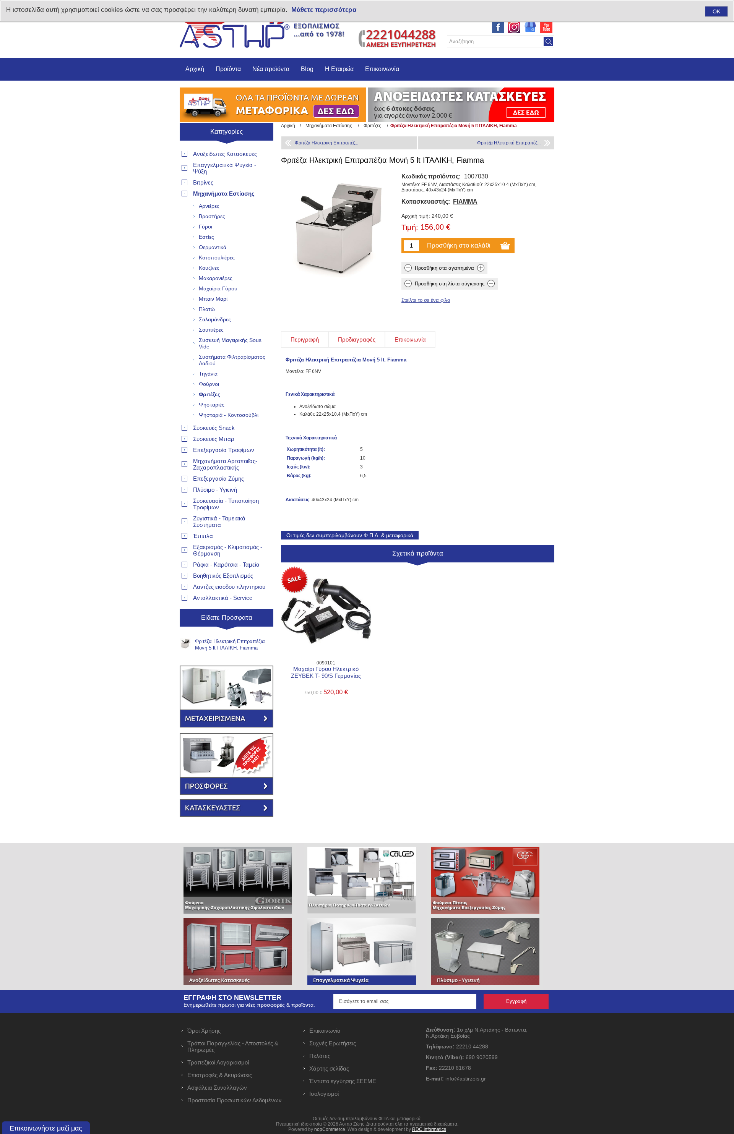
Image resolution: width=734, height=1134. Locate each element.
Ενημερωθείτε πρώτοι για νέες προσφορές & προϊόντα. (249, 1005)
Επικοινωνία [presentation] (410, 339)
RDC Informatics (429, 1129)
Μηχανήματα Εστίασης (224, 193)
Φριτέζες (209, 394)
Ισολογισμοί (324, 1093)
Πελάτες (319, 1056)
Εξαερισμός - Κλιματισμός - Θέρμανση (227, 550)
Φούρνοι (209, 384)
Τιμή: (409, 228)
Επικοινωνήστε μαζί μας (46, 1128)
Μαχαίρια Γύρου (218, 288)
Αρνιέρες (209, 206)
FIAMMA (465, 201)
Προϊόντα (228, 69)
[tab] (304, 339)
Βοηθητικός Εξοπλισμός (223, 575)
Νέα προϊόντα (270, 69)
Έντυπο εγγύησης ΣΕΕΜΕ (342, 1081)
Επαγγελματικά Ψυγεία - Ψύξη (224, 168)
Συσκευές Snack (214, 427)
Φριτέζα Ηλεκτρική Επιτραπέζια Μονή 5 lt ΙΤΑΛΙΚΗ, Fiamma (230, 644)
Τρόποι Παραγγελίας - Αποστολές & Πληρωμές (232, 1046)
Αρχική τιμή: (415, 216)
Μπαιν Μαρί (213, 299)
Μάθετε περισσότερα (323, 9)
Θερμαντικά (212, 247)
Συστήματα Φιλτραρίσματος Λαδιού (232, 360)
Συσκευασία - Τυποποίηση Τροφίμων (226, 503)
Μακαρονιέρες (215, 278)
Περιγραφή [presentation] (305, 339)
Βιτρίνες (203, 182)
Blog (307, 69)
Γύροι (205, 227)
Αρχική (194, 69)
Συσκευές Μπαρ (213, 439)
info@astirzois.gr (465, 1079)
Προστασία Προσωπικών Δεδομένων (234, 1100)
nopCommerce (329, 1129)
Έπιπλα (203, 536)
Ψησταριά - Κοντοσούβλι (228, 415)
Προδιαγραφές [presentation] (356, 339)
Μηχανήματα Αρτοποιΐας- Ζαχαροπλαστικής (225, 464)
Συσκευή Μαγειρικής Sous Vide (230, 343)
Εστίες (206, 237)
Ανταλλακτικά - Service (222, 598)
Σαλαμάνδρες (215, 319)
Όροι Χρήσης (204, 1030)
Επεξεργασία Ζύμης (218, 478)
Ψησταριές (211, 405)
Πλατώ (207, 309)
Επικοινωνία (382, 69)
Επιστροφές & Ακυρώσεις (219, 1075)
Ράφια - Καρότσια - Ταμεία (226, 564)
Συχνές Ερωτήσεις (332, 1043)
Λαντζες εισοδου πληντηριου (229, 586)
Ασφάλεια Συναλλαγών (217, 1087)
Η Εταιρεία (339, 69)
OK (716, 11)
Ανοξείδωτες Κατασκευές (225, 154)
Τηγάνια (208, 374)
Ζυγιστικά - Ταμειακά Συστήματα (219, 521)
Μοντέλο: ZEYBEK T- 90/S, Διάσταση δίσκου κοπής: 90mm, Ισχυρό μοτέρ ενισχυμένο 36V (326, 595)
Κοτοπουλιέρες (217, 257)
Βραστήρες (212, 216)
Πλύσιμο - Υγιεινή (215, 489)
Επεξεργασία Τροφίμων (223, 450)
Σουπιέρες (211, 330)
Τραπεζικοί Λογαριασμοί (218, 1062)
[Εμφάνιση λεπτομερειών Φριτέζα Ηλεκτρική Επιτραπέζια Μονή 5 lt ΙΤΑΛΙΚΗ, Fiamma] (185, 644)
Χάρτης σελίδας (329, 1068)
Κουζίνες (209, 268)
